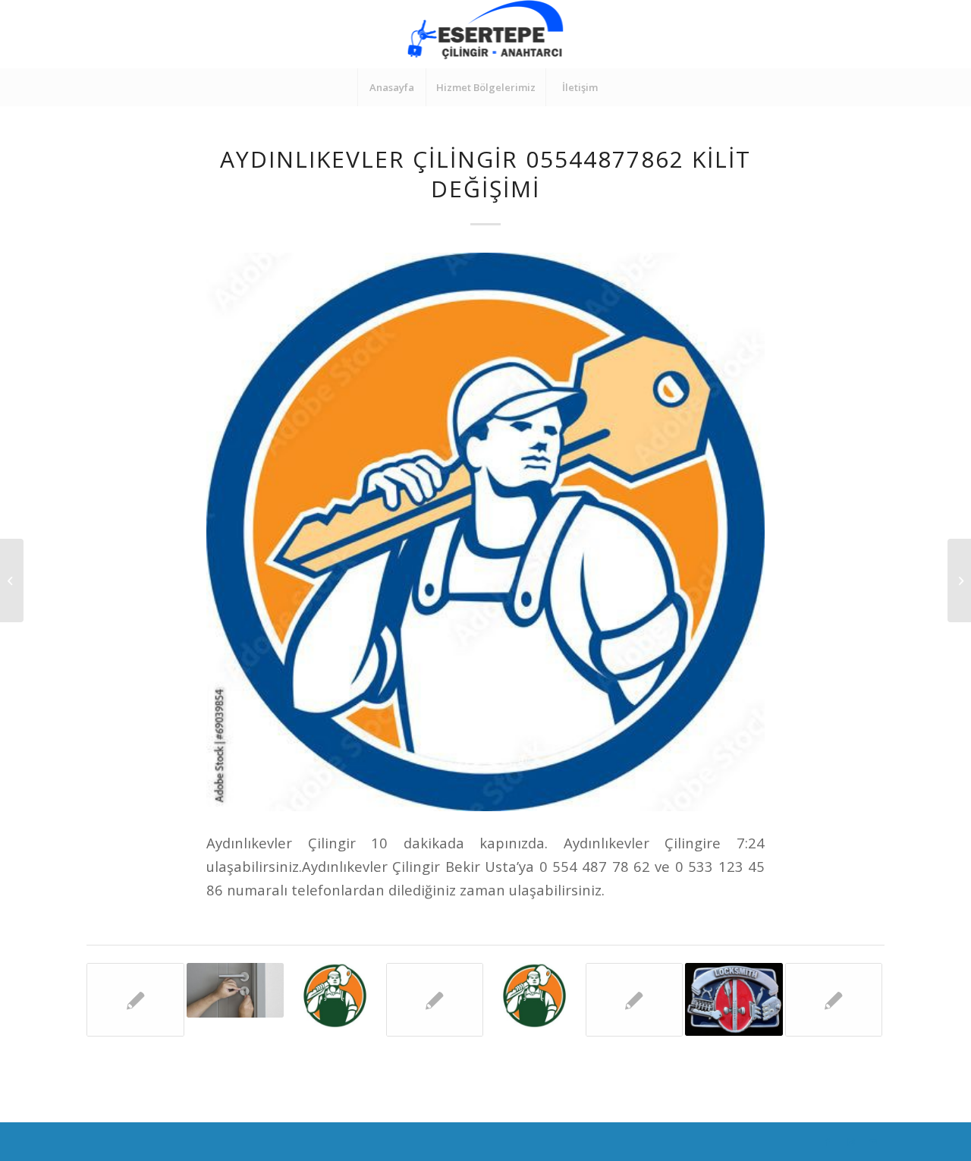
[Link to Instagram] (850, 1142)
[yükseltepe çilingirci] (135, 1000)
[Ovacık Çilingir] (959, 580)
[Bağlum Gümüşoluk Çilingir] (335, 995)
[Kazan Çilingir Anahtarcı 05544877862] (734, 999)
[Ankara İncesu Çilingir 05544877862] (634, 1000)
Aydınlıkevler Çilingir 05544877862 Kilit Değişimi (485, 173)
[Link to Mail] (873, 1142)
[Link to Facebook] (827, 1142)
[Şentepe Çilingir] (834, 1000)
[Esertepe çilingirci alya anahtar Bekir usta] (534, 995)
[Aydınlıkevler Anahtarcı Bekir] (235, 990)
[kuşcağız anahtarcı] (435, 1000)
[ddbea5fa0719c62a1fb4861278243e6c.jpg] (485, 532)
